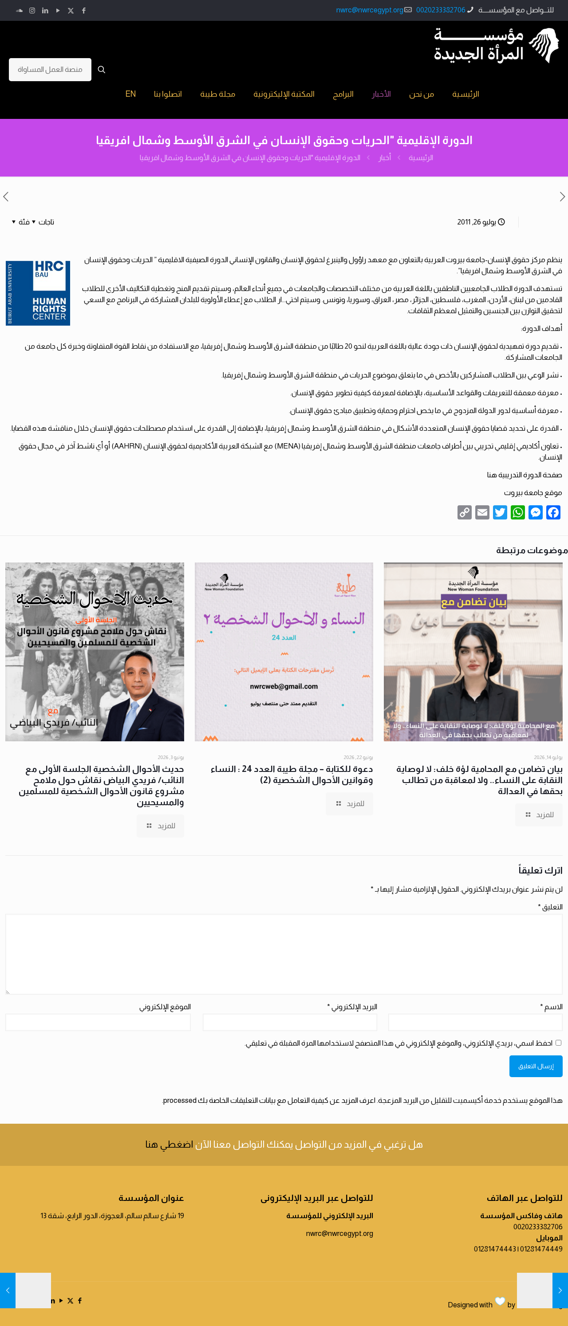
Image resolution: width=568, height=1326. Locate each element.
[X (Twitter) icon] (70, 10)
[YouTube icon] (58, 10)
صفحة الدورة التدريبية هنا (524, 475)
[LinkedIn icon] (45, 10)
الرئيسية (421, 157)
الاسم (551, 1007)
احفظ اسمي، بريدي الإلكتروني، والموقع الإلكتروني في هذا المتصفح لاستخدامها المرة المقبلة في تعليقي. (398, 1043)
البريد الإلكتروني (352, 1007)
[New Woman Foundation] (496, 45)
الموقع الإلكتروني (165, 1007)
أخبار (384, 157)
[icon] (19, 10)
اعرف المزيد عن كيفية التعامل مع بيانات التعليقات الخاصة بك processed (269, 1100)
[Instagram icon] (32, 10)
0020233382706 (440, 10)
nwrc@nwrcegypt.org (369, 10)
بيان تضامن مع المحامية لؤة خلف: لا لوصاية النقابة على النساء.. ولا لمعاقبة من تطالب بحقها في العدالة (479, 780)
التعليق (550, 907)
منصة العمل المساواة (50, 69)
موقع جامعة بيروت (533, 492)
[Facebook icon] (83, 10)
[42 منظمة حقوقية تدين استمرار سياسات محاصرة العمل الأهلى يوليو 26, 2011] (8, 1290)
